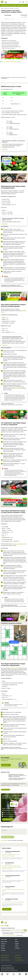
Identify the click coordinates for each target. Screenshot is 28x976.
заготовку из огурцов (16, 388)
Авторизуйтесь (4, 840)
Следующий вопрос (7, 819)
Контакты (3, 950)
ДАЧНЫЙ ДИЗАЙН (18, 957)
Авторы (16, 941)
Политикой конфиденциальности (9, 935)
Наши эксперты (6, 848)
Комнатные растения (6, 855)
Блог (16, 939)
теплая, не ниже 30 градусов (11, 816)
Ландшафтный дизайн (12, 854)
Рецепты (3, 945)
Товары (16, 945)
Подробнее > (5, 149)
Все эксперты (6, 909)
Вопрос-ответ (4, 941)
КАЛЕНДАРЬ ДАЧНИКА (5, 5)
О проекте (17, 948)
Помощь (3, 948)
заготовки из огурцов (5, 789)
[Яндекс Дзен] (8, 925)
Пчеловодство (9, 868)
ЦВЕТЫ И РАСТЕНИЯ (21, 5)
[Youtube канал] (6, 925)
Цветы (18, 854)
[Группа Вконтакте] (4, 925)
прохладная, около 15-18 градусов (12, 812)
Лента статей (4, 939)
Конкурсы (3, 943)
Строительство (5, 867)
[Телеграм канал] (2, 925)
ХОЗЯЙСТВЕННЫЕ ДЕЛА (5, 959)
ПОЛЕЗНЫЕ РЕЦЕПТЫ (19, 959)
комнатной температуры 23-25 (11, 814)
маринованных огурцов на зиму (19, 543)
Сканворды (12, 970)
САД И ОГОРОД (13, 5)
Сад (2, 854)
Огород (5, 854)
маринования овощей (14, 668)
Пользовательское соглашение (7, 968)
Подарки (17, 943)
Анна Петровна (8, 15)
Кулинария (11, 867)
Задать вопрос (5, 765)
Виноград (12, 855)
